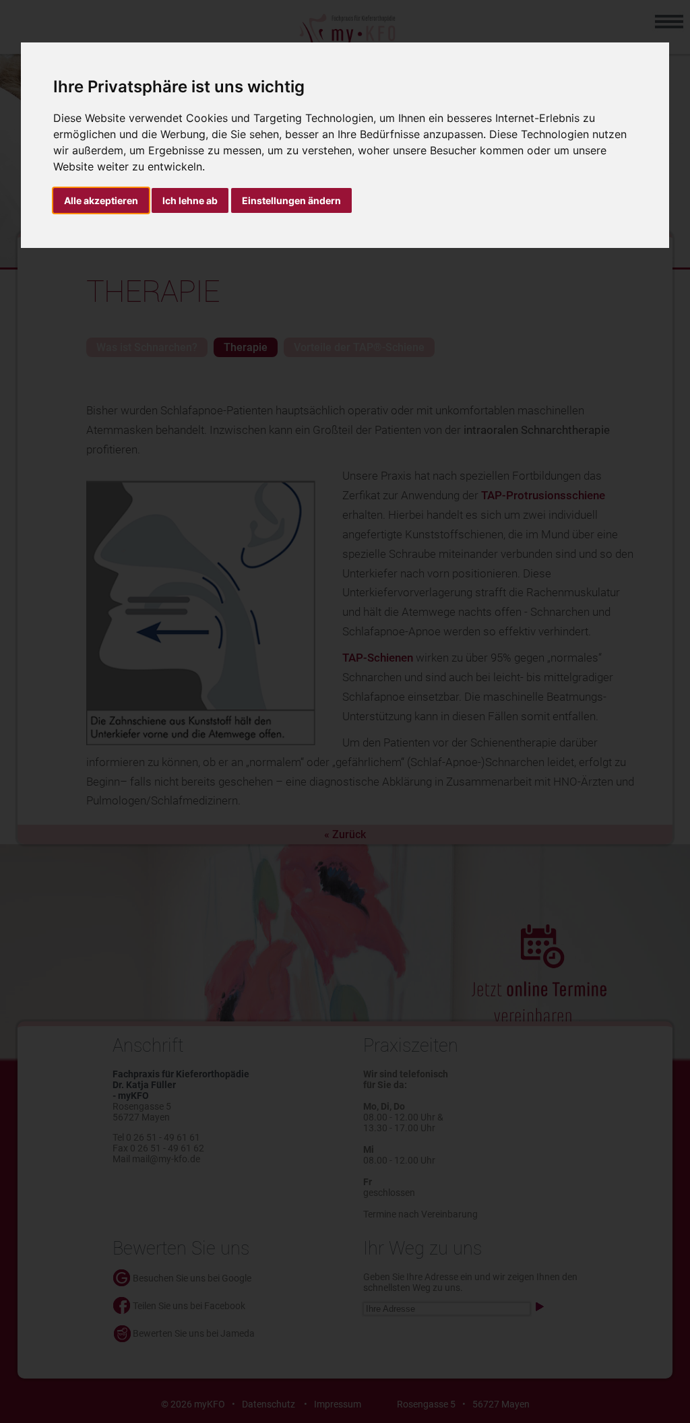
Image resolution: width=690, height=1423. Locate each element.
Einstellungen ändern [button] (291, 200)
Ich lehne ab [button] (190, 200)
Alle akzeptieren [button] (101, 200)
